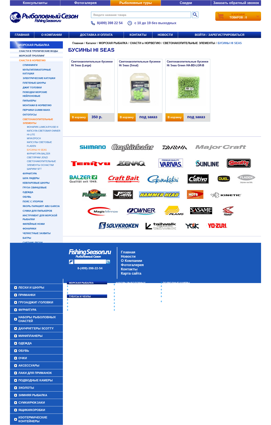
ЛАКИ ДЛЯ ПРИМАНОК (129, 310)
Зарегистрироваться (226, 34)
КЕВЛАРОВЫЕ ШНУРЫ (36, 183)
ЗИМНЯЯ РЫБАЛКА (174, 289)
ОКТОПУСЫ (30, 114)
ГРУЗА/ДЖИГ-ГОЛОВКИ (82, 306)
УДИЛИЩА (75, 293)
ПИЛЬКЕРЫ (29, 100)
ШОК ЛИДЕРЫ (31, 178)
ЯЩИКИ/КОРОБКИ (173, 296)
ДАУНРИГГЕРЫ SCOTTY (130, 289)
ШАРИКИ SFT (34, 169)
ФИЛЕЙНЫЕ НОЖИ (34, 224)
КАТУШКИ (74, 289)
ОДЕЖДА (28, 192)
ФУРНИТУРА (30, 173)
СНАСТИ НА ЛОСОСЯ (81, 286)
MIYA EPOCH (34, 138)
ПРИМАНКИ (75, 303)
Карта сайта (131, 273)
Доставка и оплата (96, 34)
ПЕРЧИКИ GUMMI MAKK (36, 110)
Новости (165, 34)
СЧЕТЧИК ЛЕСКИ (33, 242)
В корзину (79, 117)
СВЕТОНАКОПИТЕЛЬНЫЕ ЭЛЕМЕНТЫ (189, 43)
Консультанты (35, 3)
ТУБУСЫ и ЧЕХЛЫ (80, 296)
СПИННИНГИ (30, 65)
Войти (200, 34)
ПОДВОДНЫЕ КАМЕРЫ (176, 283)
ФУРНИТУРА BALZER (38, 153)
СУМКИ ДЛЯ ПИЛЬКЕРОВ (37, 211)
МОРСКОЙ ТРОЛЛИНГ (32, 55)
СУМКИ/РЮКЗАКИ (173, 293)
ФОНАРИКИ (29, 228)
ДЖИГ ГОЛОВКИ (32, 87)
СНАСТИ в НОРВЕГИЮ (32, 60)
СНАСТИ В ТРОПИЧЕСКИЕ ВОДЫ (38, 51)
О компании (51, 34)
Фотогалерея (85, 3)
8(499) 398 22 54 (110, 23)
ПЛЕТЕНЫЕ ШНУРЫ (34, 83)
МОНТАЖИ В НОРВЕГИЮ (37, 105)
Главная (22, 34)
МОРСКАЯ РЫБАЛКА (33, 45)
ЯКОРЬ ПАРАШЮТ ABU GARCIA (41, 206)
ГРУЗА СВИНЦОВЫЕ (35, 187)
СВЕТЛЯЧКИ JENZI (37, 157)
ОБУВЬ (27, 197)
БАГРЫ (27, 238)
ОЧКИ (119, 303)
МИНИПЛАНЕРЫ (125, 293)
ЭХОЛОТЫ (169, 286)
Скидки (186, 3)
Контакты (138, 34)
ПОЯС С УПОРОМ (33, 201)
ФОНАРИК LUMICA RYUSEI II (42, 127)
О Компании (131, 261)
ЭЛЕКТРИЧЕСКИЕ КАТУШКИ (39, 78)
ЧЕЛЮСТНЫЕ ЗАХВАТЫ (37, 233)
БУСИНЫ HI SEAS (37, 150)
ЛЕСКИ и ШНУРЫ (79, 300)
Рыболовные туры (135, 3)
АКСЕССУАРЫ (124, 306)
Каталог (91, 43)
